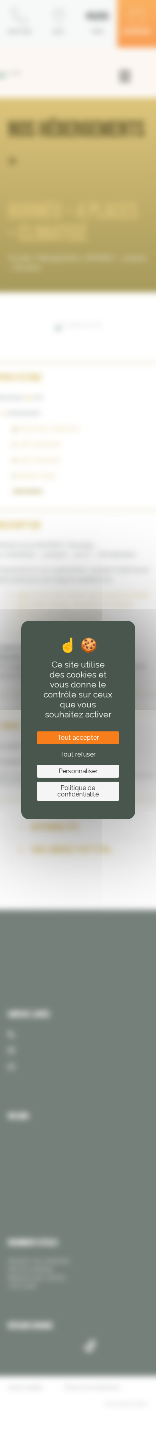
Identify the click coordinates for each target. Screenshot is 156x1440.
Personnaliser (78, 771)
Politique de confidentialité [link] (78, 791)
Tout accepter (78, 737)
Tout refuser (78, 754)
